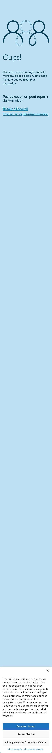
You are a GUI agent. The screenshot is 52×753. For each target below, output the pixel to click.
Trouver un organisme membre (25, 114)
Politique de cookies (14, 749)
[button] (47, 670)
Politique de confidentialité (33, 749)
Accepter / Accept (26, 726)
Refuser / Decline (26, 734)
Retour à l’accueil (15, 108)
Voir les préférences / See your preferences (26, 742)
